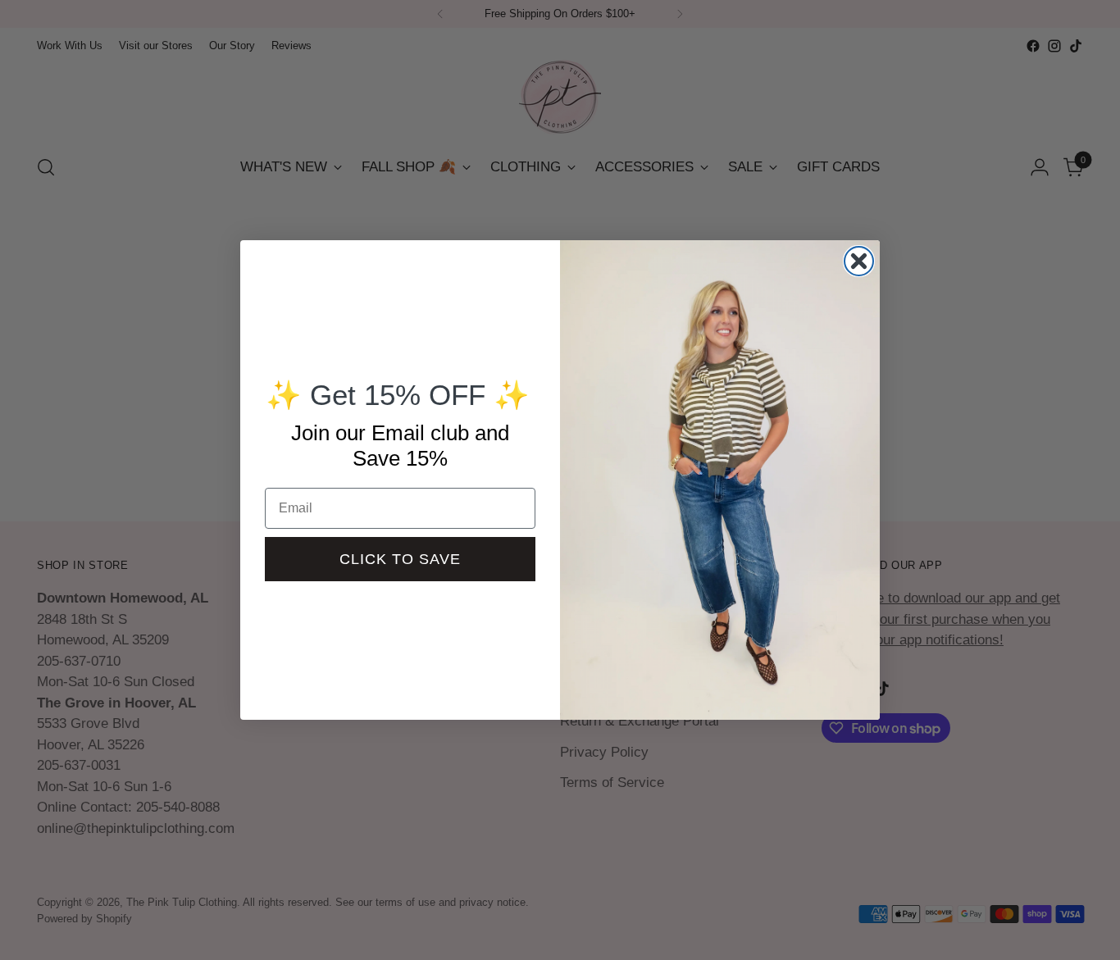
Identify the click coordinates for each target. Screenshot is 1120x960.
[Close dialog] (859, 261)
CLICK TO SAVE (400, 559)
